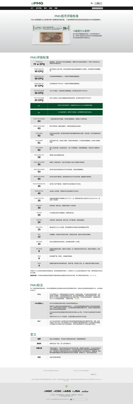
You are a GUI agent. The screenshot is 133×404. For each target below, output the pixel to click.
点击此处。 (77, 298)
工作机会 (52, 395)
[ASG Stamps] (66, 391)
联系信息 (80, 395)
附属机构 (74, 395)
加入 (98, 3)
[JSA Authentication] (76, 391)
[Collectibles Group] (85, 391)
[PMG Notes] (38, 3)
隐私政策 (67, 395)
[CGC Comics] (57, 391)
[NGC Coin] (48, 391)
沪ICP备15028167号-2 (66, 396)
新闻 (50, 8)
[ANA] (40, 374)
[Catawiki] (75, 374)
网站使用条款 (60, 395)
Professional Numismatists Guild (51, 374)
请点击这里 (93, 275)
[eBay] (85, 374)
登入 (92, 3)
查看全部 (93, 374)
